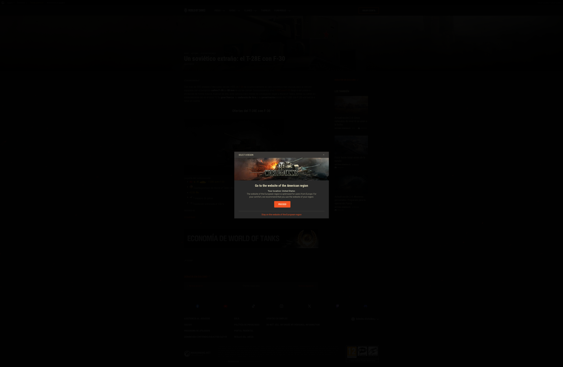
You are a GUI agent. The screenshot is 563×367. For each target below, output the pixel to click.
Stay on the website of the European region (282, 214)
